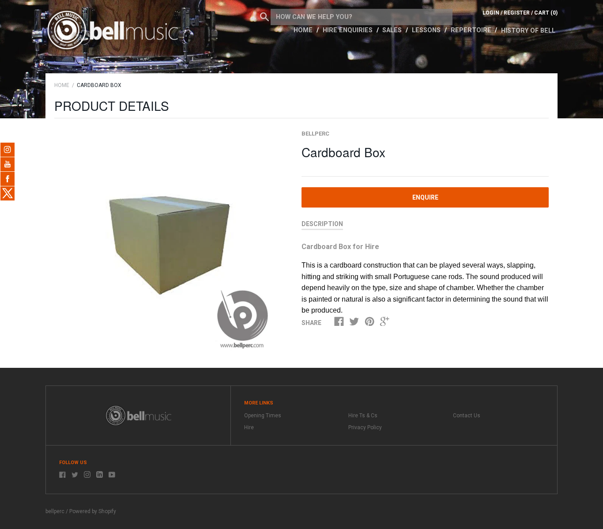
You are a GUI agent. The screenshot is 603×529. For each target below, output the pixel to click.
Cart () (546, 13)
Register (517, 13)
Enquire (425, 197)
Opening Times (262, 415)
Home (304, 30)
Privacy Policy (365, 427)
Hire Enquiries (348, 30)
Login (490, 13)
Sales (392, 30)
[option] (168, 243)
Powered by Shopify (92, 511)
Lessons (427, 30)
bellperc (315, 133)
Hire (249, 427)
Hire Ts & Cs (362, 415)
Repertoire (472, 30)
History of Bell (528, 30)
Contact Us (466, 415)
